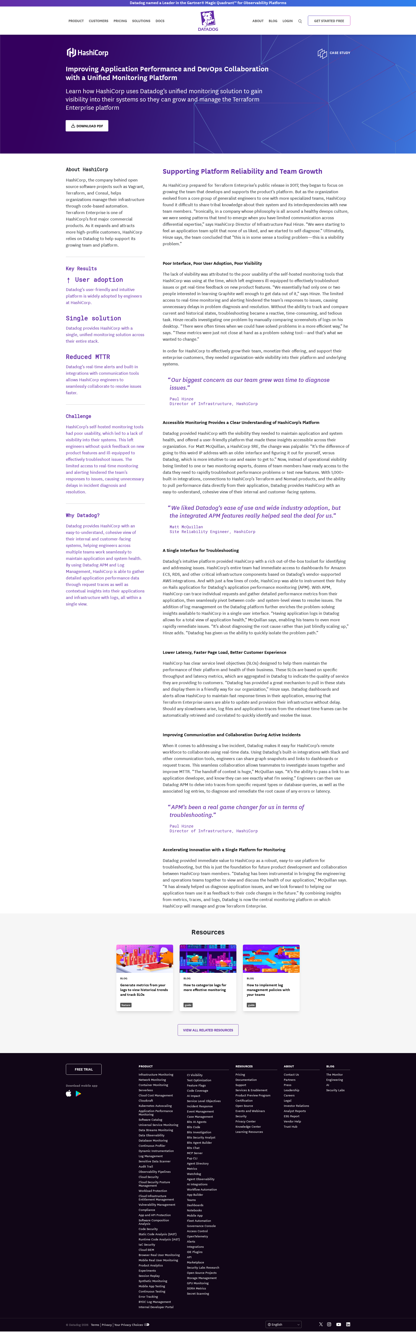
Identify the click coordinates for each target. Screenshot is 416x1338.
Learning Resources (249, 1131)
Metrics (192, 1168)
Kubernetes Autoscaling (155, 1105)
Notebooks (194, 1210)
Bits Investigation (199, 1132)
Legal (287, 1100)
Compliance (147, 1209)
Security (241, 1116)
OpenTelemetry (197, 1236)
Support (241, 1084)
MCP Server (195, 1152)
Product (76, 20)
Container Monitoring (153, 1084)
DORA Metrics (196, 1288)
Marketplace (195, 1262)
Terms (95, 1324)
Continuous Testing (152, 1291)
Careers (289, 1095)
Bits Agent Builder (199, 1142)
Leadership (291, 1090)
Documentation (246, 1079)
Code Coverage (197, 1090)
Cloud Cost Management (156, 1095)
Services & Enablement (251, 1090)
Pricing (240, 1074)
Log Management (151, 1155)
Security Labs (335, 1090)
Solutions (141, 20)
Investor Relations (296, 1105)
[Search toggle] (300, 21)
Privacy (107, 1324)
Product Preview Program (253, 1095)
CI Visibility (195, 1074)
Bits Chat (193, 1147)
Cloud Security (149, 1176)
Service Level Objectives (204, 1100)
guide (188, 1004)
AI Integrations (197, 1184)
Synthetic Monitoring (153, 1280)
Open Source (244, 1105)
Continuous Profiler (152, 1145)
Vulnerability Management (157, 1204)
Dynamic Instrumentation (156, 1150)
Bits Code (193, 1126)
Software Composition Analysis (154, 1222)
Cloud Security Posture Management (154, 1183)
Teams (191, 1199)
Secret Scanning (198, 1293)
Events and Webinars (250, 1110)
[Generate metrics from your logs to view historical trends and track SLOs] (144, 978)
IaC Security (147, 1244)
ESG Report (291, 1116)
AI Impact (193, 1095)
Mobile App (195, 1215)
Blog (273, 20)
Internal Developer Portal (156, 1306)
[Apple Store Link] (71, 1094)
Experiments (147, 1270)
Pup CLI (192, 1158)
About (257, 20)
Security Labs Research (203, 1267)
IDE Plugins (195, 1251)
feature (126, 1004)
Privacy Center (246, 1121)
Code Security (148, 1228)
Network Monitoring (152, 1079)
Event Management (200, 1111)
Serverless (146, 1090)
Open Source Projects (202, 1272)
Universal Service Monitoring (158, 1124)
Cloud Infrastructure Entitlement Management (156, 1197)
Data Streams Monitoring (156, 1129)
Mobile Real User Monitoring (158, 1260)
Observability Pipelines (155, 1171)
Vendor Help (292, 1121)
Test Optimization (199, 1080)
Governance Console (201, 1225)
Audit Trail (146, 1166)
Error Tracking (148, 1296)
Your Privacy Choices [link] (128, 1324)
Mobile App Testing (152, 1286)
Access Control (197, 1230)
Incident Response (200, 1106)
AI (327, 1084)
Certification (244, 1100)
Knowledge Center (248, 1126)
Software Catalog (150, 1119)
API (189, 1257)
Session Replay (149, 1275)
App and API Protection (155, 1214)
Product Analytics (151, 1265)
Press (287, 1084)
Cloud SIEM (146, 1249)
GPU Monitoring (198, 1283)
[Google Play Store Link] (81, 1094)
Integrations (195, 1246)
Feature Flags (196, 1085)
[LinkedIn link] (348, 1324)
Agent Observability (200, 1178)
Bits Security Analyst (201, 1137)
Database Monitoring (153, 1140)
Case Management (200, 1116)
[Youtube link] (338, 1324)
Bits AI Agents (196, 1121)
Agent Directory (198, 1163)
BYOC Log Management (155, 1301)
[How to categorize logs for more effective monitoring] (208, 978)
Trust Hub (290, 1126)
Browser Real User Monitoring (159, 1254)
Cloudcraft (146, 1100)
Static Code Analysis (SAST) (158, 1234)
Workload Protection (153, 1190)
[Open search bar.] (300, 20)
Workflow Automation (202, 1189)
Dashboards (195, 1204)
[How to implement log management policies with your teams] (271, 978)
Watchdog (194, 1173)
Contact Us (291, 1074)
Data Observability (151, 1135)
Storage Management (202, 1277)
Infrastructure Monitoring (156, 1074)
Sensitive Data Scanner (155, 1161)
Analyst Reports (295, 1110)
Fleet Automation (199, 1220)
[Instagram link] (329, 1324)
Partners (290, 1079)
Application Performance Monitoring (156, 1112)
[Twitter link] (321, 1324)
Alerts (191, 1241)
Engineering (334, 1079)
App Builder (195, 1194)
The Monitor (334, 1074)
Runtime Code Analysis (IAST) (159, 1239)
